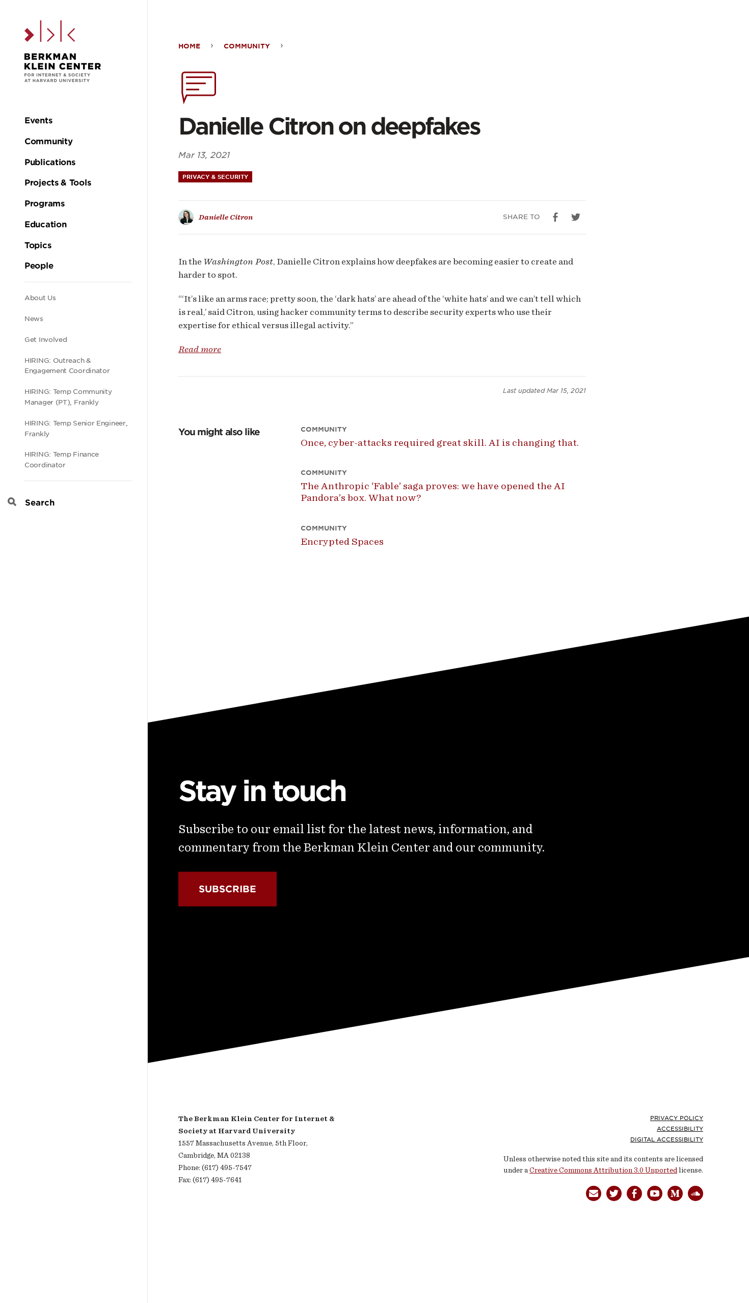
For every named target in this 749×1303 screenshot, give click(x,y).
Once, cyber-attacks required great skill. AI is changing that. (440, 442)
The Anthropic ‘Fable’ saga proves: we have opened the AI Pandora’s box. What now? (433, 492)
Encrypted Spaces (342, 541)
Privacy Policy (676, 1118)
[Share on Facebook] (555, 217)
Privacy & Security (215, 176)
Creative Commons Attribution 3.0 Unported (603, 1170)
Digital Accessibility (666, 1139)
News (33, 319)
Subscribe (227, 889)
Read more (199, 349)
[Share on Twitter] (576, 217)
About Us (40, 298)
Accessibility (680, 1128)
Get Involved (45, 339)
